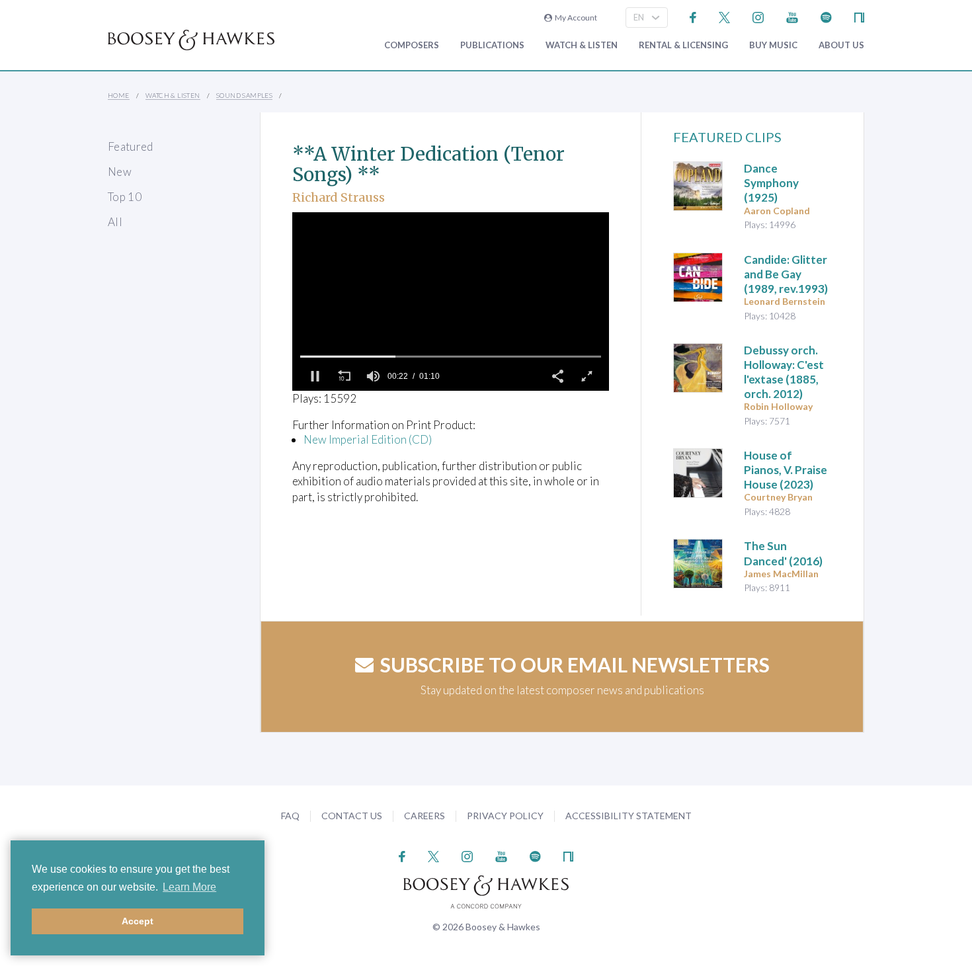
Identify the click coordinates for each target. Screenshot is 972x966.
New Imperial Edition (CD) (368, 439)
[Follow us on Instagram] (758, 16)
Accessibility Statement (628, 815)
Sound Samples (244, 95)
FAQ (290, 815)
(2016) (783, 553)
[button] (314, 376)
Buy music (773, 45)
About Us (841, 45)
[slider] (450, 356)
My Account (574, 17)
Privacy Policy (505, 815)
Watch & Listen (582, 45)
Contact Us (351, 815)
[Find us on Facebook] (693, 16)
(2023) (785, 469)
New (120, 172)
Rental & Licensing (683, 45)
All (115, 222)
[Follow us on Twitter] (724, 16)
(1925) (771, 182)
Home (119, 95)
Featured (130, 146)
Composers (411, 45)
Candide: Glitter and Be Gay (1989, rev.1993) (786, 274)
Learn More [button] (189, 887)
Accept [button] (137, 921)
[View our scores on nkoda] (859, 16)
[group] (372, 376)
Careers (424, 815)
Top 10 (125, 197)
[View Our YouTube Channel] (792, 16)
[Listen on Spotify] (826, 16)
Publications (492, 45)
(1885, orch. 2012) (784, 372)
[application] (450, 301)
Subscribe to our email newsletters (575, 664)
